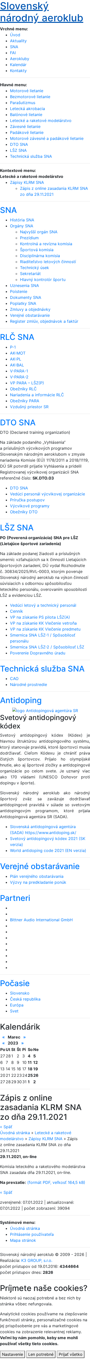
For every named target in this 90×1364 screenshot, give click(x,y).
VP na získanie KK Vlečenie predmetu (45, 629)
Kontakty (18, 70)
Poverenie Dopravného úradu (37, 652)
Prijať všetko (70, 1354)
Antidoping (21, 700)
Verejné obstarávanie (30, 315)
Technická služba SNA (42, 669)
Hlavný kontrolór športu (43, 279)
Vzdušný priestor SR (29, 406)
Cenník (16, 611)
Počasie (15, 983)
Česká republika (25, 999)
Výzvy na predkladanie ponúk (38, 882)
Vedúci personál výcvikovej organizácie (47, 493)
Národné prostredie (28, 684)
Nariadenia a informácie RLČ (37, 394)
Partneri (15, 898)
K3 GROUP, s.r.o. (36, 1260)
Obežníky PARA (24, 400)
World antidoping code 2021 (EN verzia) (48, 850)
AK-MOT (18, 353)
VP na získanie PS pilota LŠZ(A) (40, 617)
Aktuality (18, 40)
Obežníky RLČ (23, 388)
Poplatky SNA (23, 303)
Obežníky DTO (24, 511)
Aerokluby (19, 58)
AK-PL (15, 359)
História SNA (22, 219)
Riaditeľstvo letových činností (48, 261)
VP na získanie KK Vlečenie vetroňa (43, 623)
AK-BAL (17, 364)
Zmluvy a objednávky (30, 309)
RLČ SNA (17, 337)
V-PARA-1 (19, 370)
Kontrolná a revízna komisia (46, 243)
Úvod (15, 34)
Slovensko (20, 993)
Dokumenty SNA (25, 297)
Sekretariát (30, 273)
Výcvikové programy (30, 505)
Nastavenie (12, 1354)
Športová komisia (37, 249)
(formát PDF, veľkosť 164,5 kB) (56, 1182)
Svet (14, 1010)
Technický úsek (34, 267)
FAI (13, 52)
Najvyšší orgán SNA (39, 231)
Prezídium (29, 237)
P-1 (13, 347)
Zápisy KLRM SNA (27, 182)
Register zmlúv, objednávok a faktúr (44, 321)
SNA (14, 46)
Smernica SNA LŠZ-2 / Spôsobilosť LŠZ (47, 646)
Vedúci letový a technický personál (43, 605)
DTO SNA (18, 422)
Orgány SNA (21, 225)
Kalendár (18, 64)
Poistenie (18, 291)
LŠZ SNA (17, 527)
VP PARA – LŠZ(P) (27, 382)
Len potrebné (41, 1354)
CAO (14, 678)
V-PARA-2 (19, 376)
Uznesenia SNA (24, 285)
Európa (17, 1005)
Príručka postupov (27, 499)
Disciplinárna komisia (40, 255)
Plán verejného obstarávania (37, 876)
